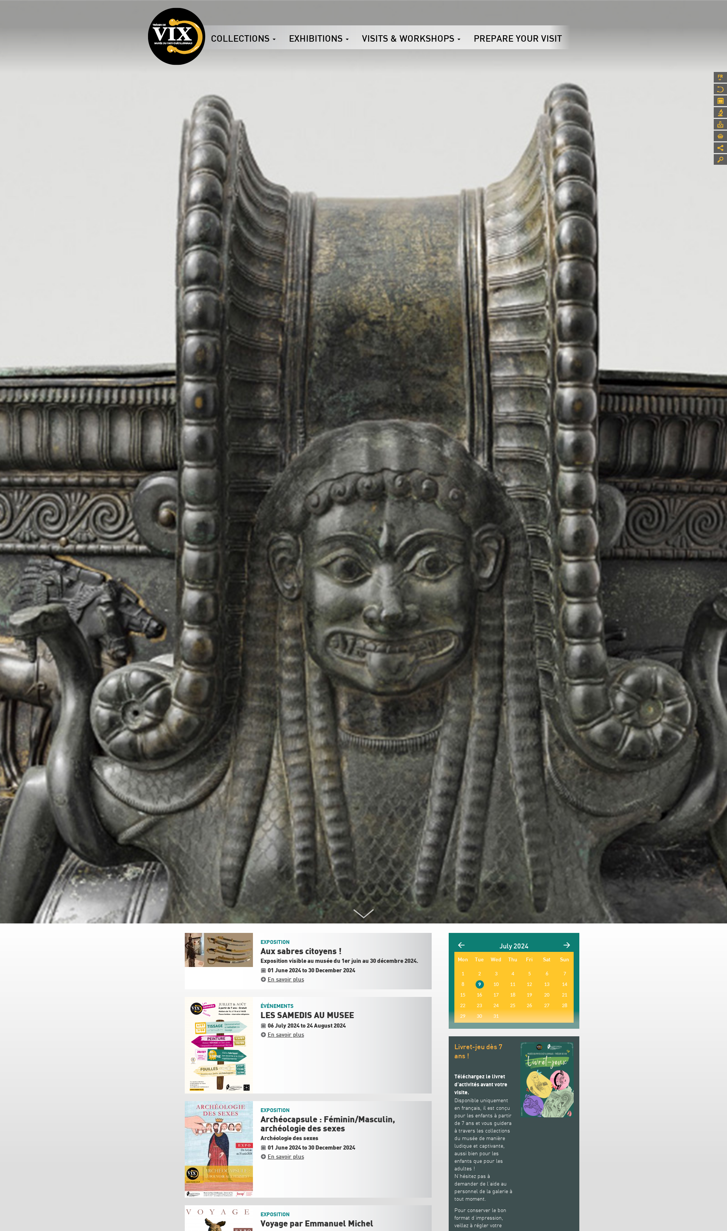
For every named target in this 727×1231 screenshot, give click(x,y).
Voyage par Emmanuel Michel (317, 1223)
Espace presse (720, 124)
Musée (720, 89)
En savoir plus (286, 979)
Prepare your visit (518, 38)
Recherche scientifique (720, 112)
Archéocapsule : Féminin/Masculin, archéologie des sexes (328, 1124)
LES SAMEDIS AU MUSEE (307, 1015)
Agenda (720, 100)
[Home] (176, 36)
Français (720, 77)
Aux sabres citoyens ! (301, 951)
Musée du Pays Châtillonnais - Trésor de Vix (205, 17)
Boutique (720, 136)
